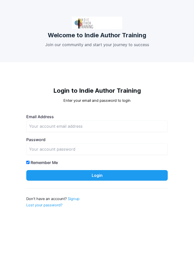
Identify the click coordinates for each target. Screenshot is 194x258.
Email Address (40, 116)
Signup (74, 199)
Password (35, 139)
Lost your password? (44, 205)
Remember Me (44, 162)
